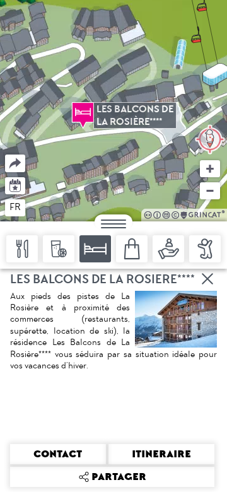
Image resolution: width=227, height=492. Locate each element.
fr (15, 207)
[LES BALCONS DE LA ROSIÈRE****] (83, 112)
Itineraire (161, 454)
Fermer (208, 278)
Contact (57, 454)
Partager (118, 477)
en (39, 207)
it (62, 207)
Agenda (15, 184)
